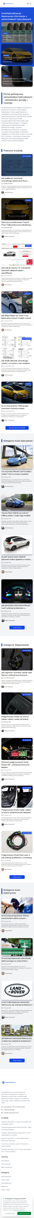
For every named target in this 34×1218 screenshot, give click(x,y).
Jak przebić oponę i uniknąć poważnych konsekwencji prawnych (14, 81)
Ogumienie (4, 1186)
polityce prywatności (19, 1210)
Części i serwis (5, 1190)
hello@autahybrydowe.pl (11, 1113)
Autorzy (4, 1157)
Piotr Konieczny (9, 486)
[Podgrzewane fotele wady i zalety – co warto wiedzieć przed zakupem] (17, 797)
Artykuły (4, 1118)
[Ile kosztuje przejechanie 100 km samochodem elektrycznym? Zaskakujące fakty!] (17, 905)
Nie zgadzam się (9, 1213)
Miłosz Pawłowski (10, 620)
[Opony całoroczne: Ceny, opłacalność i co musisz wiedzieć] (17, 32)
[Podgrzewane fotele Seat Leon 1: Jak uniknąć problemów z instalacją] (17, 842)
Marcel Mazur (8, 572)
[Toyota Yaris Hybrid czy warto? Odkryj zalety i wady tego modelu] (17, 502)
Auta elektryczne (6, 1183)
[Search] (30, 3)
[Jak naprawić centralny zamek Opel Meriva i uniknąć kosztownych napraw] (17, 659)
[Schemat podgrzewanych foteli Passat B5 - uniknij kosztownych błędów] (17, 749)
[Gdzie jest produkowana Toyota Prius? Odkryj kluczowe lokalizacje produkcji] (17, 209)
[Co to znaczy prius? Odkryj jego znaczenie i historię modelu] (17, 393)
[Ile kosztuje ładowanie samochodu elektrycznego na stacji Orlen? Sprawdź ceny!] (17, 947)
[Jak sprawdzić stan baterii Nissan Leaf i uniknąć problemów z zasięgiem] (17, 591)
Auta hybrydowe (6, 1176)
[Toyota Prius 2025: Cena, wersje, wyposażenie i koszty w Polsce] (17, 54)
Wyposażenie (5, 1180)
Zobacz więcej (17, 627)
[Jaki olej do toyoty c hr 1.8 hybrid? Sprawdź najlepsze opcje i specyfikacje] (17, 255)
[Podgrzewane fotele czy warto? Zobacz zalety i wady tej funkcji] (17, 703)
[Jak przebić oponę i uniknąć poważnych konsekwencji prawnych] (17, 76)
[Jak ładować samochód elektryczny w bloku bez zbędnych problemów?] (17, 1030)
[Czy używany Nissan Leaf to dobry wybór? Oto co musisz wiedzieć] (17, 457)
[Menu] (28, 3)
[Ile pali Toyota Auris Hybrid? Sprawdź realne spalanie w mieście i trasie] (17, 544)
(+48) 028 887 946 (9, 1110)
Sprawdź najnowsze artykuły (17, 428)
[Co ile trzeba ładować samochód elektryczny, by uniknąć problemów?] (17, 990)
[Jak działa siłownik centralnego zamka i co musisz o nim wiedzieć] (17, 347)
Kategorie (5, 1172)
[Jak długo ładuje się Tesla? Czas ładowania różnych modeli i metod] (17, 302)
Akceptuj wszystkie (24, 1213)
